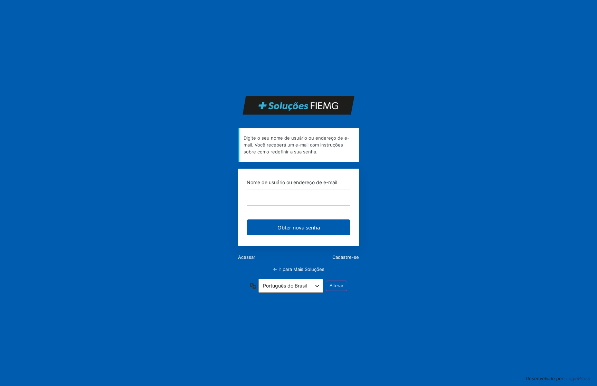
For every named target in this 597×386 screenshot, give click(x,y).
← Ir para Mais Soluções (298, 269)
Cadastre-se (345, 257)
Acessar (246, 257)
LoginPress (578, 378)
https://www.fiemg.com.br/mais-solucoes (298, 105)
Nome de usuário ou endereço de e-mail (292, 182)
